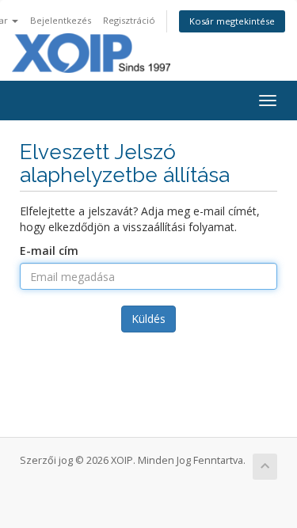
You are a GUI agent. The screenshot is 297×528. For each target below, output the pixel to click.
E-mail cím (49, 250)
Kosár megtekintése (232, 21)
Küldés (148, 318)
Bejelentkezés (60, 20)
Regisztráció (129, 20)
